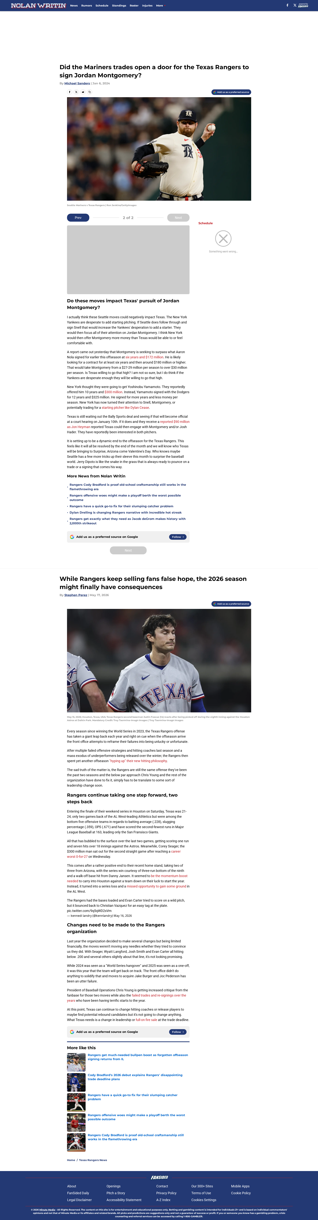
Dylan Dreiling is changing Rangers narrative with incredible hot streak (126, 512)
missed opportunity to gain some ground (156, 886)
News (74, 5)
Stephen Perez (75, 595)
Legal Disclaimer (79, 1200)
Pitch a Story (116, 1193)
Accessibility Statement (124, 1200)
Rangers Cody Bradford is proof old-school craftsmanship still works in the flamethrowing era (128, 487)
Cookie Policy (241, 1193)
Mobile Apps (240, 1186)
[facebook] (287, 5)
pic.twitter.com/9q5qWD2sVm (89, 911)
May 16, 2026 (123, 916)
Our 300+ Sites (202, 1186)
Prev (78, 218)
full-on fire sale (146, 1020)
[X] (294, 5)
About (71, 1186)
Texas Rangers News (93, 1160)
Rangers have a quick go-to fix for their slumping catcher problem (121, 506)
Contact (162, 1186)
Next (178, 218)
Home (71, 1160)
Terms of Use (201, 1193)
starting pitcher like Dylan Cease (125, 408)
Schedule (102, 5)
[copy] (89, 92)
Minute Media (47, 1209)
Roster (134, 5)
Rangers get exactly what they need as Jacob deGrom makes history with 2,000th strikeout (128, 521)
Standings (119, 5)
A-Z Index (163, 1200)
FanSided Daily (78, 1193)
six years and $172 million (144, 357)
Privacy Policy (166, 1193)
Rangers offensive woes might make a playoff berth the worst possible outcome (125, 498)
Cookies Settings (203, 1200)
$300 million (113, 392)
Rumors (86, 5)
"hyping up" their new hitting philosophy (138, 761)
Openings (113, 1186)
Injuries (147, 5)
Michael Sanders (77, 83)
